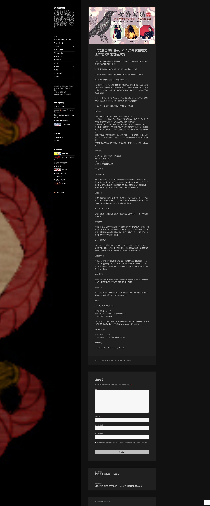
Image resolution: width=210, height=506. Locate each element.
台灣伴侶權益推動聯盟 (60, 163)
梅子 (112, 360)
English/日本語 (58, 43)
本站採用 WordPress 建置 (102, 501)
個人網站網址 (99, 434)
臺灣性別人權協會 (59, 180)
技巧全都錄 (119, 360)
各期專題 (56, 76)
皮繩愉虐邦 (59, 8)
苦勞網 (63, 183)
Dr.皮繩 (56, 70)
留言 (97, 389)
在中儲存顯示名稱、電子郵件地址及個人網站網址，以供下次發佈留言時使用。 (122, 442)
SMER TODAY (60, 192)
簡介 (55, 36)
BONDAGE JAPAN (59, 106)
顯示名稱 (98, 417)
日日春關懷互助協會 (60, 173)
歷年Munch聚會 (58, 53)
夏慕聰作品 (57, 60)
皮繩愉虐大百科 (58, 49)
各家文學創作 (58, 56)
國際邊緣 (64, 169)
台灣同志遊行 (58, 166)
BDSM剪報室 (58, 73)
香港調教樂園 (65, 124)
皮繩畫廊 (56, 66)
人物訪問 (56, 63)
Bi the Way (64, 153)
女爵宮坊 (128, 360)
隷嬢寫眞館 (65, 120)
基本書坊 (56, 140)
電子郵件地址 (99, 425)
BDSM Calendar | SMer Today (63, 39)
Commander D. (58, 137)
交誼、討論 (57, 46)
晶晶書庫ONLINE (59, 176)
